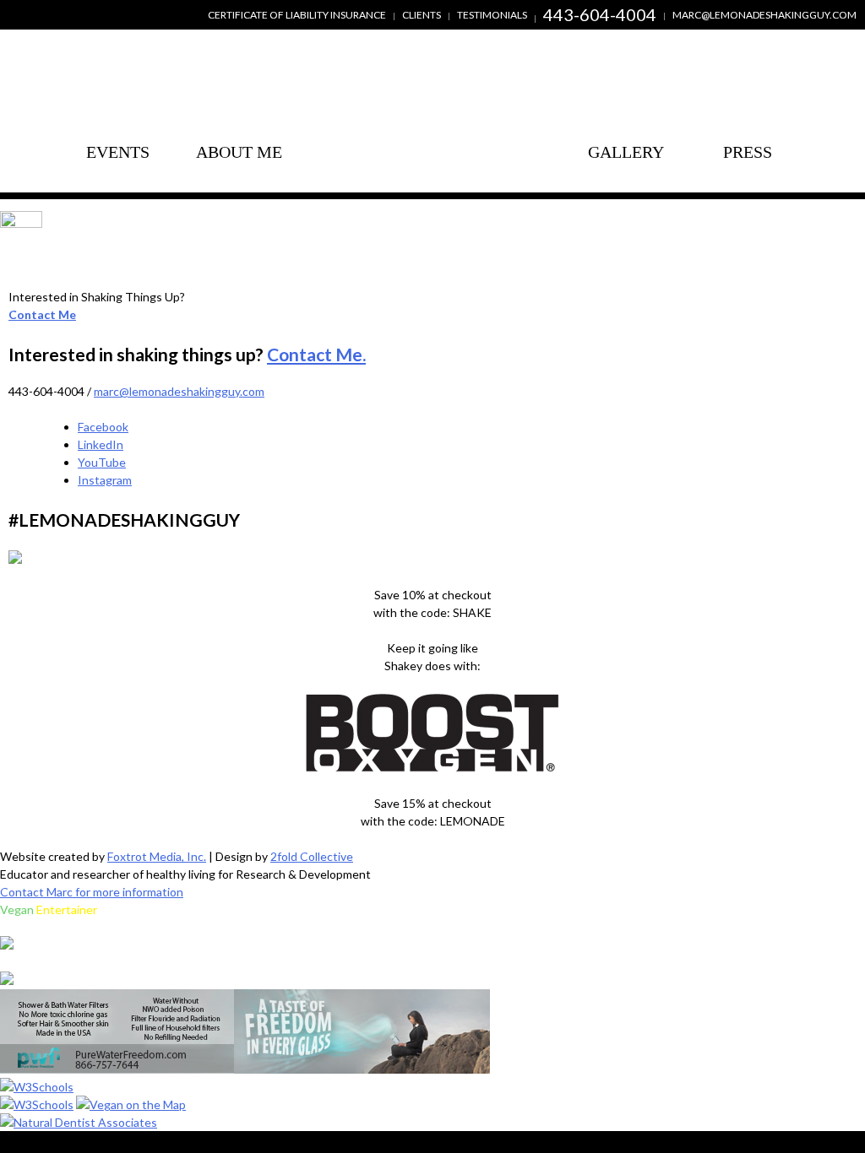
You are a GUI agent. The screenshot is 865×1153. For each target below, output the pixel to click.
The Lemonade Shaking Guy (432, 129)
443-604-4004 (599, 14)
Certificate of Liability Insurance (297, 14)
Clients (421, 14)
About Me (239, 99)
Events (118, 152)
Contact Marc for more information (91, 892)
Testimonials (492, 14)
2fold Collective (311, 856)
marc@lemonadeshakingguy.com (764, 14)
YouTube (102, 462)
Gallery (626, 152)
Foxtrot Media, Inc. (156, 856)
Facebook (103, 427)
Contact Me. (316, 354)
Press (747, 152)
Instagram (105, 480)
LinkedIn (100, 444)
